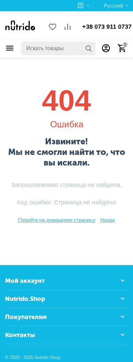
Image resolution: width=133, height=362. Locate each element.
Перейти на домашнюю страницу (56, 220)
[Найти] (88, 48)
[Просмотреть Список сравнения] (67, 27)
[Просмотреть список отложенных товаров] (52, 27)
